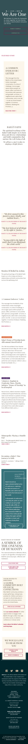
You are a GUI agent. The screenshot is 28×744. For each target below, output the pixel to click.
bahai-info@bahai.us (14, 697)
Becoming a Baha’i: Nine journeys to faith (10, 457)
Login (12, 11)
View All (7, 284)
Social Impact (5, 378)
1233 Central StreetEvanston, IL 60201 (14, 703)
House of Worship (6, 337)
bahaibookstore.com (14, 728)
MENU (19, 11)
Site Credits (21, 739)
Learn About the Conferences (14, 526)
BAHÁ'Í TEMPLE (15, 28)
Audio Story (5, 464)
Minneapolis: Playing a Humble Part (13, 436)
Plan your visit (13, 563)
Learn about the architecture (13, 567)
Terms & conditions (11, 739)
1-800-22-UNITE (14, 693)
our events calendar (12, 612)
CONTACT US (16, 33)
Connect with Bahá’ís (13, 651)
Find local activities (14, 606)
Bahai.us (4, 674)
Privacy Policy (22, 738)
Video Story (5, 444)
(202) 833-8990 (14, 714)
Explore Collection (19, 415)
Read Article (6, 326)
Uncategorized (10, 65)
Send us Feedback (13, 655)
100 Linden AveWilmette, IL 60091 (14, 720)
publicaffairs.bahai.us (14, 713)
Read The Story (10, 110)
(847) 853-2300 (14, 722)
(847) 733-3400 (14, 705)
